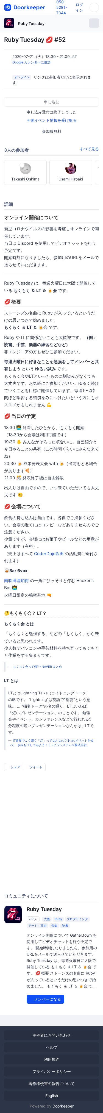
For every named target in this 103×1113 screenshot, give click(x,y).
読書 (65, 926)
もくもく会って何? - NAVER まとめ (37, 667)
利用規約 (51, 1059)
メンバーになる (47, 999)
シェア (15, 767)
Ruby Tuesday (31, 23)
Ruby (58, 919)
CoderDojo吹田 (49, 553)
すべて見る (89, 148)
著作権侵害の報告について (52, 1083)
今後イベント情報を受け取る (52, 120)
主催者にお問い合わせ (51, 1035)
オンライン (21, 77)
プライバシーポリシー (51, 1071)
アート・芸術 (37, 926)
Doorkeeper (63, 1106)
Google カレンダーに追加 (31, 62)
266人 (33, 919)
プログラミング (77, 919)
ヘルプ (51, 1047)
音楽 (54, 926)
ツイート (36, 767)
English (51, 1095)
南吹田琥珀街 (16, 580)
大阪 (47, 919)
